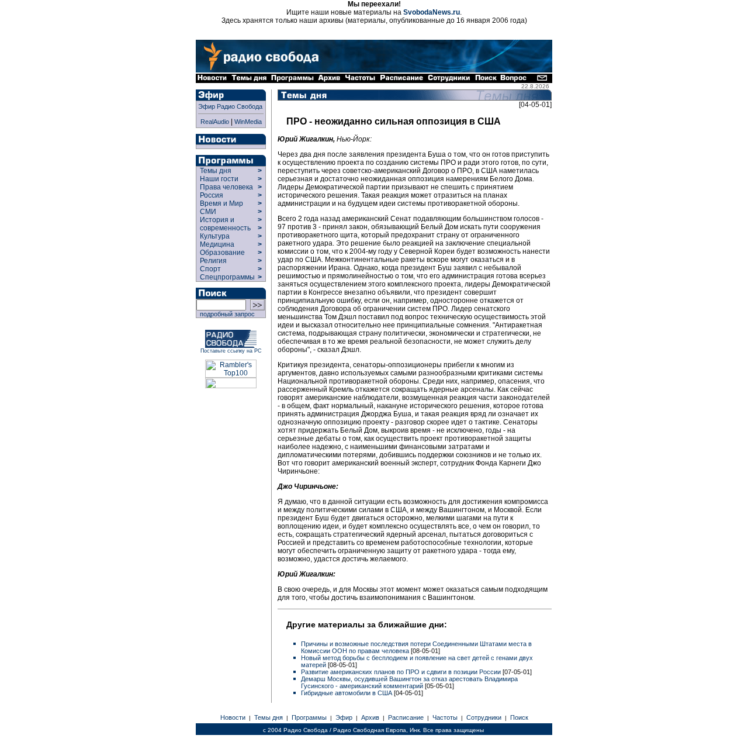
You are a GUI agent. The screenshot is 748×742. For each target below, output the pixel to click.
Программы (309, 717)
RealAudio (214, 121)
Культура (214, 236)
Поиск (519, 717)
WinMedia (248, 121)
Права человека (226, 187)
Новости (233, 717)
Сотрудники (484, 717)
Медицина (217, 244)
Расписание (405, 717)
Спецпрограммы (226, 277)
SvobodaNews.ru (431, 12)
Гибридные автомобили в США (347, 692)
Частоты (445, 717)
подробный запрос (225, 313)
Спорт (209, 269)
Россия (211, 195)
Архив (370, 717)
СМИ (208, 212)
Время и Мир (221, 203)
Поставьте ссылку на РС (231, 351)
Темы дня (215, 171)
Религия (213, 261)
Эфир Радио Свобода (230, 106)
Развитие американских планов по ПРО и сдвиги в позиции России (402, 671)
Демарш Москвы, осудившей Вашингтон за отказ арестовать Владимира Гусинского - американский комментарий (409, 682)
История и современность (225, 224)
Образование (222, 253)
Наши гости (219, 179)
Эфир (344, 717)
